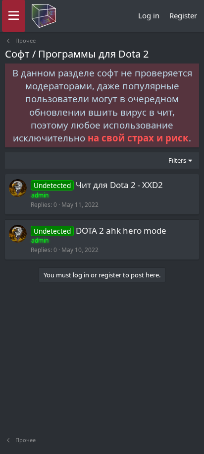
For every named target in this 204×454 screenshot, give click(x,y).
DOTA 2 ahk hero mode (121, 230)
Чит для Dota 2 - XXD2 (119, 185)
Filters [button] (177, 160)
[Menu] (13, 16)
